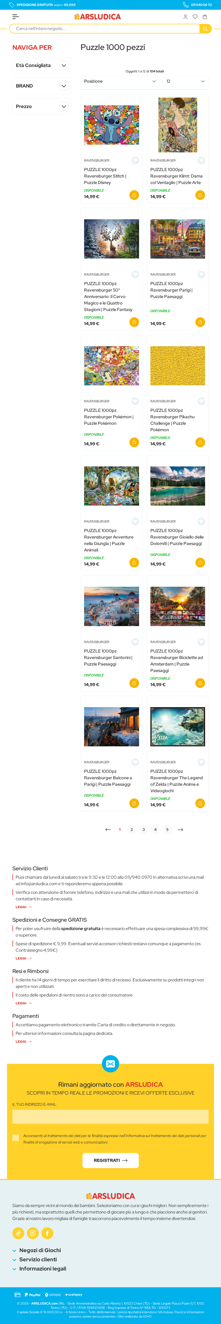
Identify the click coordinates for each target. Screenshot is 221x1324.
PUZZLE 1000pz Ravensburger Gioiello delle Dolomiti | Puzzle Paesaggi (177, 537)
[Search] (206, 29)
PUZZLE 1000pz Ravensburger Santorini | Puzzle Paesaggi (108, 657)
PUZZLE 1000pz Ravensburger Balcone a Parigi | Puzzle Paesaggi (108, 777)
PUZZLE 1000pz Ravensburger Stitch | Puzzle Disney (105, 176)
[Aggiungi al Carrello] (134, 195)
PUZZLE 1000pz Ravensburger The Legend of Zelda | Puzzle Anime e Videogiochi (176, 781)
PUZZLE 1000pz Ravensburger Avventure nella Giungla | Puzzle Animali (108, 540)
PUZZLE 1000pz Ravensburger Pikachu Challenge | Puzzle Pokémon (172, 420)
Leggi (21, 907)
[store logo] (97, 17)
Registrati (107, 1160)
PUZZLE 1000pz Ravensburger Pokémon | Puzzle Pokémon (109, 416)
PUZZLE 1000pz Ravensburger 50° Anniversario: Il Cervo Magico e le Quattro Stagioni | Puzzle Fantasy (108, 296)
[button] (42, 47)
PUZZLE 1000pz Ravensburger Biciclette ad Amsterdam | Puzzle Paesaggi (176, 660)
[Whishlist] (195, 17)
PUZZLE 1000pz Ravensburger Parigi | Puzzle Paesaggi (171, 290)
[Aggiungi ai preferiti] (135, 160)
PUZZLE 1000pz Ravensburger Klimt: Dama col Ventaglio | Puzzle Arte (176, 176)
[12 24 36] (186, 81)
